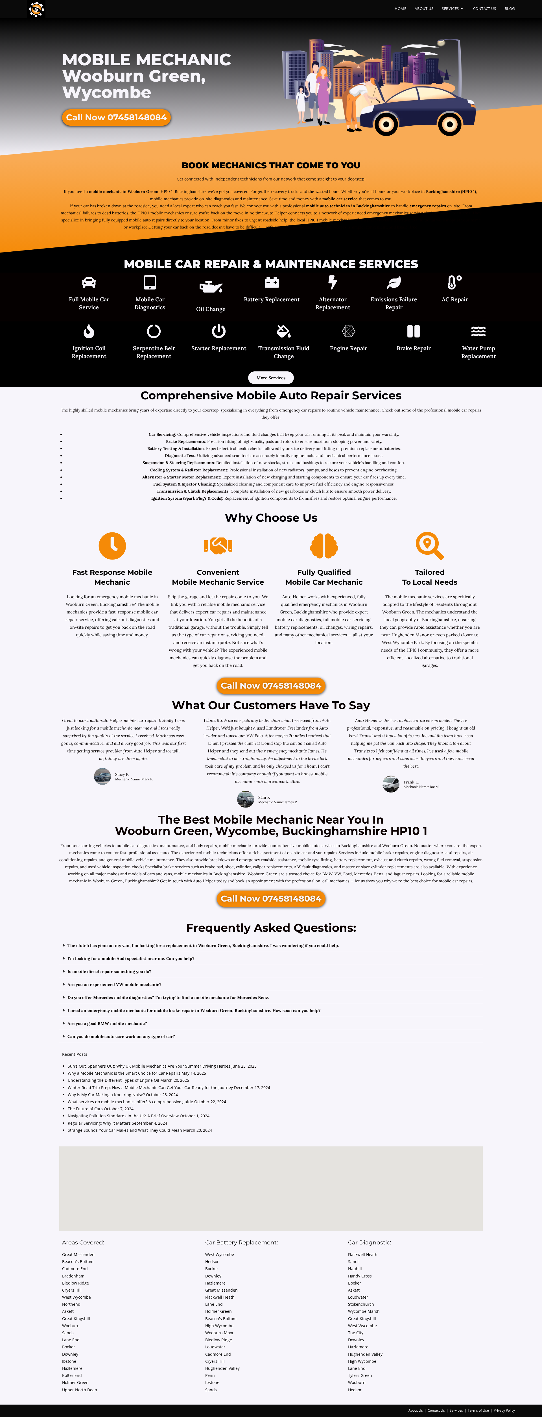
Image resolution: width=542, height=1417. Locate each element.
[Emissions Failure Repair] (394, 283)
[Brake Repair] (413, 332)
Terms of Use (478, 1410)
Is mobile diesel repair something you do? (109, 971)
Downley (70, 1354)
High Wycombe (219, 1325)
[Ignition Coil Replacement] (89, 332)
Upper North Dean (79, 1389)
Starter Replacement (218, 348)
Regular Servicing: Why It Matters (99, 1123)
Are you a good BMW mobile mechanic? (107, 1023)
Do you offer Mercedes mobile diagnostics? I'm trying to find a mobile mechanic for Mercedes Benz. (168, 997)
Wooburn (71, 1325)
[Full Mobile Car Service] (89, 283)
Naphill (355, 1268)
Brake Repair (414, 348)
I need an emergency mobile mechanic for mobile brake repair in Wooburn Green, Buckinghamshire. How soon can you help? (194, 1010)
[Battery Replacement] (272, 283)
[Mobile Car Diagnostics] (150, 283)
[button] (271, 945)
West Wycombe (76, 1297)
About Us (415, 1410)
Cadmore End (75, 1268)
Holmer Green (75, 1382)
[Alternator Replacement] (333, 283)
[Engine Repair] (349, 332)
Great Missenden (78, 1254)
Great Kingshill (76, 1318)
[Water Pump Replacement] (478, 332)
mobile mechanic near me (125, 728)
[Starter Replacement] (219, 332)
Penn (210, 1375)
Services (456, 1410)
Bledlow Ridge (75, 1283)
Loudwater (215, 1346)
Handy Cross (360, 1276)
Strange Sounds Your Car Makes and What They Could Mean (125, 1130)
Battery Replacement (272, 299)
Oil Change (211, 308)
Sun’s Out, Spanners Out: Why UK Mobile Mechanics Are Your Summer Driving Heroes (149, 1066)
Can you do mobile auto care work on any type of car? (121, 1036)
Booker (68, 1346)
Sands (68, 1332)
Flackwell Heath (220, 1297)
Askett (68, 1311)
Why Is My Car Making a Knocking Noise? (106, 1094)
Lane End (71, 1339)
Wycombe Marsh (364, 1311)
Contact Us (436, 1410)
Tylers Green (360, 1375)
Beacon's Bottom (77, 1261)
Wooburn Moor (219, 1332)
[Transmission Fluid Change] (284, 332)
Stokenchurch (361, 1304)
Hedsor (212, 1261)
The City (355, 1332)
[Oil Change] (211, 288)
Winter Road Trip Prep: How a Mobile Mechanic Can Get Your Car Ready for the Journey (150, 1087)
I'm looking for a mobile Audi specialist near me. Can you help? (130, 958)
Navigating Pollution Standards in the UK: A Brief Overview (123, 1115)
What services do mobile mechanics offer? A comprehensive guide (130, 1101)
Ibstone (69, 1361)
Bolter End (72, 1375)
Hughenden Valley (222, 1368)
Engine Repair (348, 348)
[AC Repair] (455, 283)
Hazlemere (72, 1368)
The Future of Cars (85, 1108)
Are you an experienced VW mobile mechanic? (114, 984)
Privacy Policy (504, 1410)
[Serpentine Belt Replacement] (154, 332)
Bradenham (73, 1276)
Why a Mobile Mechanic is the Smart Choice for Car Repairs (124, 1073)
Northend (71, 1304)
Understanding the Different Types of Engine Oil (113, 1080)
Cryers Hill (72, 1290)
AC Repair (455, 299)
